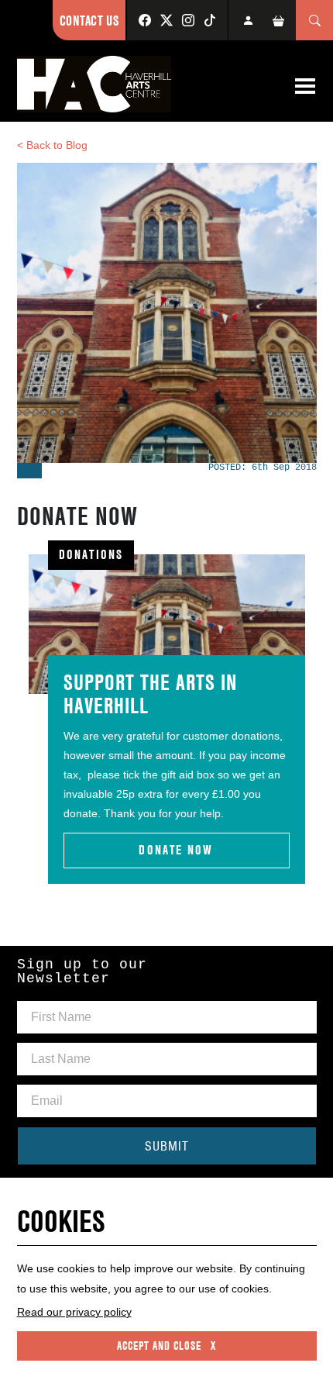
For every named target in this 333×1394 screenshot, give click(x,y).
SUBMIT (167, 1145)
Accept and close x (166, 1346)
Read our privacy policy (74, 1312)
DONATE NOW (176, 849)
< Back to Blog (52, 145)
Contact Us (89, 20)
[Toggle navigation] (305, 86)
